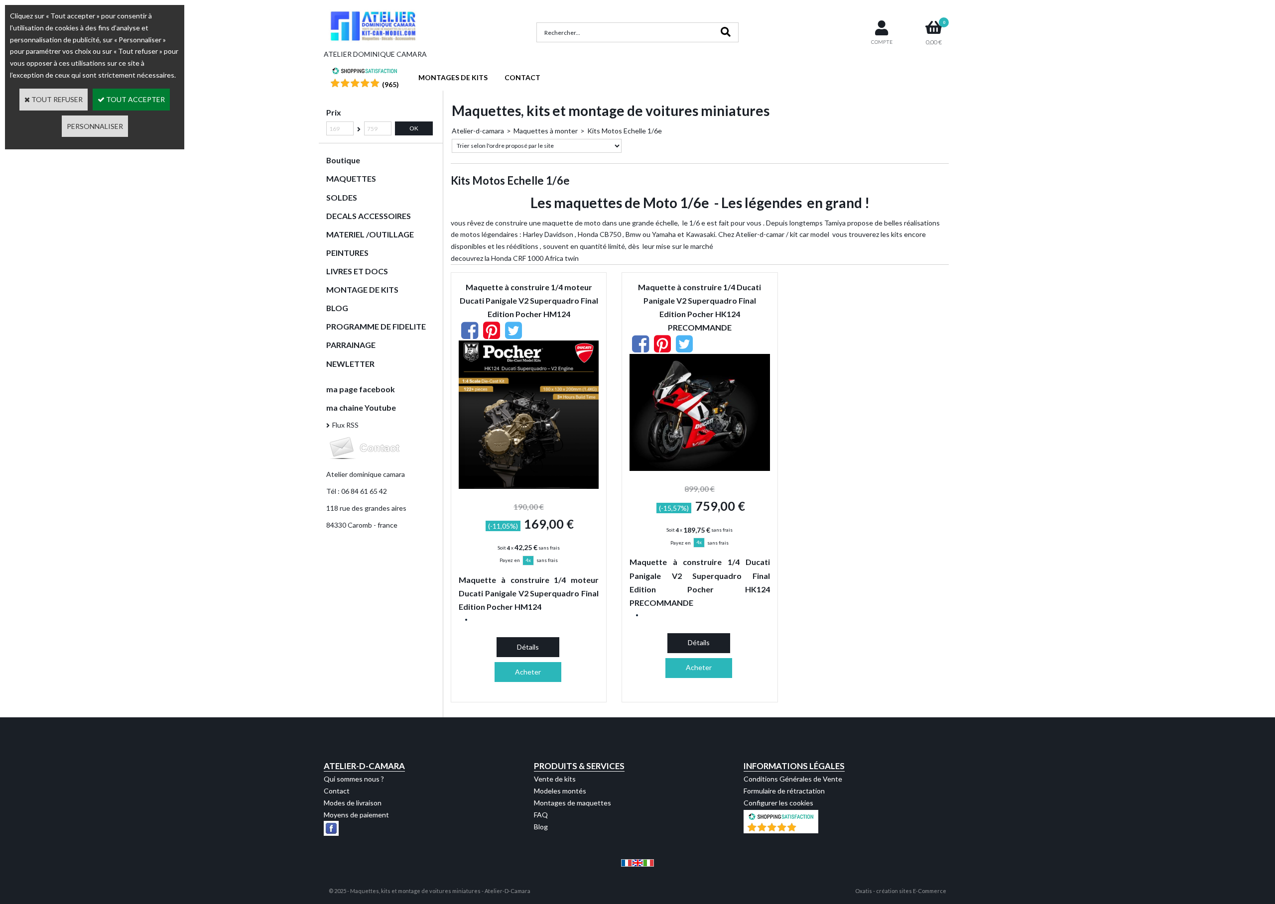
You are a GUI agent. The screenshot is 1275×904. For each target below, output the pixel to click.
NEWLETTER (350, 363)
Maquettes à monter (545, 130)
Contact (337, 791)
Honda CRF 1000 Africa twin (535, 258)
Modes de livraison (353, 802)
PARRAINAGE (351, 344)
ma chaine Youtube (361, 407)
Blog (541, 826)
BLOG (337, 308)
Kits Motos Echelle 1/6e (624, 130)
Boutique (343, 160)
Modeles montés (560, 791)
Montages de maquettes (572, 802)
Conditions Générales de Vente (793, 779)
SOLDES (341, 197)
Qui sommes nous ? (354, 779)
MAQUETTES (351, 178)
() (390, 84)
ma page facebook (360, 389)
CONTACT (522, 77)
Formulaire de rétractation (784, 791)
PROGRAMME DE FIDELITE (376, 326)
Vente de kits (555, 779)
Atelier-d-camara (478, 130)
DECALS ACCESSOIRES (368, 216)
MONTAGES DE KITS (453, 77)
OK (413, 128)
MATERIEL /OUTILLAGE (370, 234)
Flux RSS (345, 425)
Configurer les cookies (778, 802)
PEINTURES (347, 252)
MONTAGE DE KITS (362, 289)
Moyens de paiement (356, 814)
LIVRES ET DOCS (357, 271)
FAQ (541, 814)
